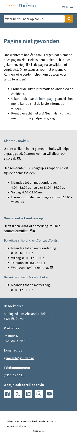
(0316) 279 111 (35, 263)
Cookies (9, 421)
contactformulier (18, 231)
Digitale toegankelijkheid (26, 421)
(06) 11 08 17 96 (40, 267)
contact (65, 113)
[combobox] (34, 18)
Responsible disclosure (16, 426)
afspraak (12, 158)
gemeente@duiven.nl (19, 358)
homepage (46, 98)
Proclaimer (44, 421)
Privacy (54, 421)
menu (65, 6)
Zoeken (69, 19)
